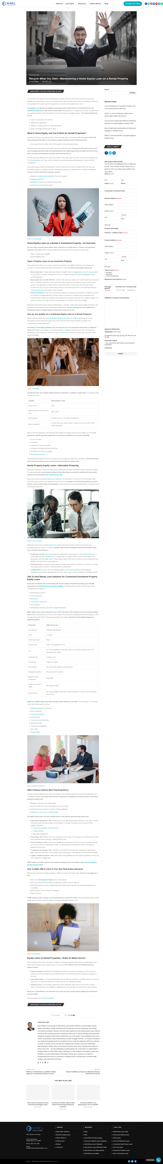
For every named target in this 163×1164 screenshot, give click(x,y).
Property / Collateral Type (116, 232)
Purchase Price (121, 287)
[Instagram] (151, 4)
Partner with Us (95, 3)
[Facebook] (146, 4)
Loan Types (69, 3)
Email (109, 183)
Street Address (109, 204)
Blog (106, 3)
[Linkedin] (154, 4)
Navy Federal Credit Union (61, 318)
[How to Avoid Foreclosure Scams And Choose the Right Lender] (38, 1092)
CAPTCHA (108, 348)
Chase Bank (49, 318)
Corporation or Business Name (115, 191)
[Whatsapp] (162, 4)
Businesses (34, 599)
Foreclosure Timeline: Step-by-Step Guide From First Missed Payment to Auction (63, 1104)
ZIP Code (107, 225)
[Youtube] (156, 4)
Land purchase (35, 717)
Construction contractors (39, 602)
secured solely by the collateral (51, 479)
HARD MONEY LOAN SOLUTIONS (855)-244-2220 (45, 91)
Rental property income (38, 454)
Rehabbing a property (37, 182)
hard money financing (73, 570)
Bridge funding (35, 732)
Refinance (34, 708)
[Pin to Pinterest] (72, 1015)
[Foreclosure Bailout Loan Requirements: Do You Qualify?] (88, 1092)
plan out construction (40, 812)
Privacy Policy (54, 1161)
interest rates (87, 554)
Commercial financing (37, 714)
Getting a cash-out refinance (62, 295)
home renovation (35, 160)
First (106, 180)
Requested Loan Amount (115, 279)
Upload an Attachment (112, 329)
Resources (82, 3)
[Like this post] (66, 1015)
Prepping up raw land (37, 179)
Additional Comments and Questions (117, 298)
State (122, 218)
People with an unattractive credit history (46, 828)
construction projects (37, 290)
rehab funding (53, 812)
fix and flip (38, 723)
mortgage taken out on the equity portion (85, 272)
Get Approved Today (132, 3)
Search (107, 89)
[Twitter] (148, 4)
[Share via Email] (74, 1015)
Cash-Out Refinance (112, 276)
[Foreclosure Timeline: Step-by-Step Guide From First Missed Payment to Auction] (63, 1092)
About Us (59, 3)
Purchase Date (131, 287)
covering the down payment (46, 176)
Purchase (109, 272)
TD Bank (75, 318)
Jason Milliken (35, 81)
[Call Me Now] (158, 1160)
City (106, 217)
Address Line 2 (109, 211)
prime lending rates (48, 556)
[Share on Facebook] (68, 1015)
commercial (63, 332)
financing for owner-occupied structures (52, 608)
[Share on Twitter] (70, 1015)
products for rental (54, 545)
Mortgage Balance (108, 288)
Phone (123, 183)
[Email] (159, 4)
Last (122, 180)
